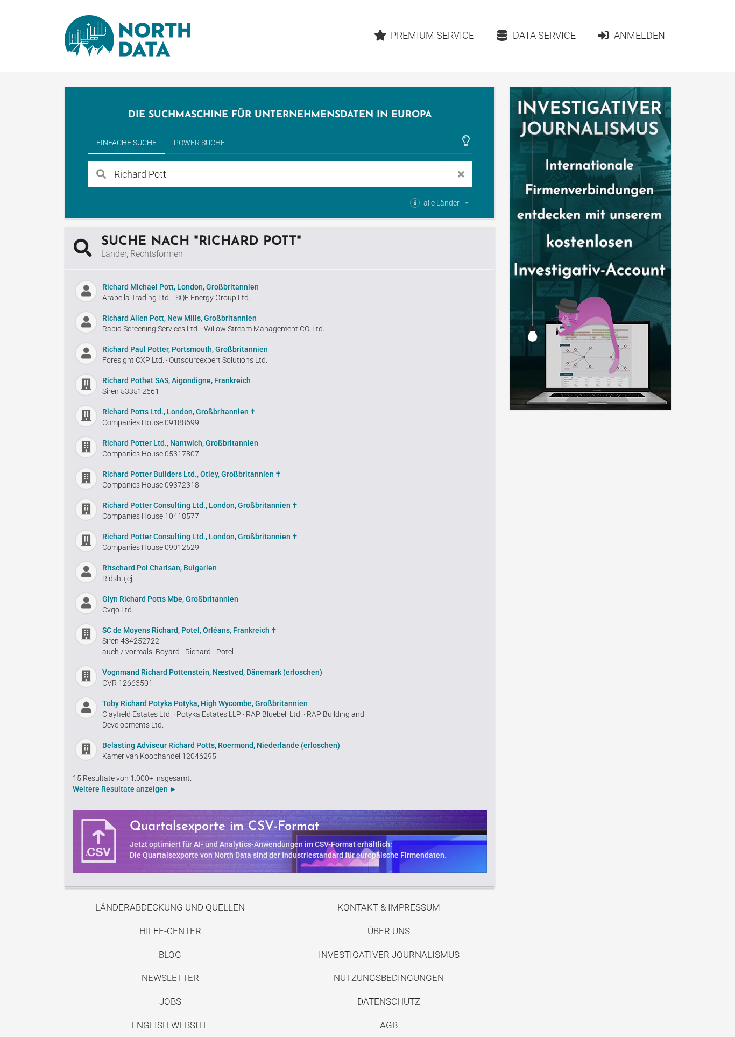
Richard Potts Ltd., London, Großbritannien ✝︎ (179, 411)
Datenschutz (388, 1001)
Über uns (388, 931)
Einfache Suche (126, 142)
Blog (170, 954)
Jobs (170, 1001)
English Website (170, 1025)
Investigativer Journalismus (389, 954)
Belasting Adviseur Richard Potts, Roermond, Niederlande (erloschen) (221, 745)
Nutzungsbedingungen (389, 977)
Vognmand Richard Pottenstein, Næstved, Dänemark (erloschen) (212, 672)
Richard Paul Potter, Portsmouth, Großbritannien (185, 349)
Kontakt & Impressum (388, 907)
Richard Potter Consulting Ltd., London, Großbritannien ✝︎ (200, 505)
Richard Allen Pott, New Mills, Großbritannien (179, 318)
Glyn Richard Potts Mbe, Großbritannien (170, 599)
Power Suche (199, 142)
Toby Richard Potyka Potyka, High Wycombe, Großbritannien (205, 703)
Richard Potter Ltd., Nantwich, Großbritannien (180, 443)
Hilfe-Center (170, 931)
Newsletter (170, 977)
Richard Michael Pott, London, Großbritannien (180, 287)
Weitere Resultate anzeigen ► (125, 789)
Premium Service (432, 35)
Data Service (544, 35)
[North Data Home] (127, 36)
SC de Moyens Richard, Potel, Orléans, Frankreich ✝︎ (189, 630)
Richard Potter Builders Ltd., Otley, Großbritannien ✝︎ (191, 474)
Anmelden (639, 35)
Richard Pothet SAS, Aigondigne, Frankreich (176, 380)
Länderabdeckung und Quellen (170, 907)
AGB (389, 1025)
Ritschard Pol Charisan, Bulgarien (159, 567)
